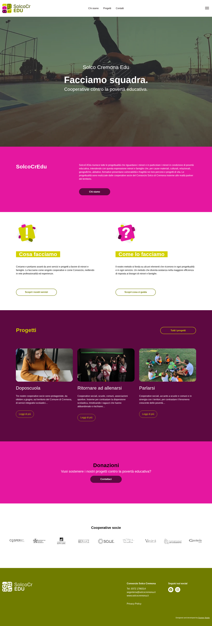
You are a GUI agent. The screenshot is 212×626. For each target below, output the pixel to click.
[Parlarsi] (167, 365)
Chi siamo (93, 8)
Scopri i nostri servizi (36, 292)
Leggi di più (25, 414)
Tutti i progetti (178, 330)
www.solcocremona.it (138, 595)
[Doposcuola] (44, 365)
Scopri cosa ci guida (135, 292)
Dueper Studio (204, 618)
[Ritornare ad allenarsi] (105, 365)
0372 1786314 (138, 588)
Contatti (120, 8)
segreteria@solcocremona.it (141, 592)
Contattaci (106, 479)
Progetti (107, 8)
